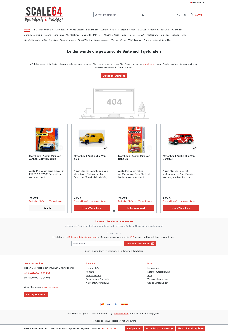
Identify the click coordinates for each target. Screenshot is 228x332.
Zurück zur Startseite (114, 75)
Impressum (153, 268)
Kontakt (90, 271)
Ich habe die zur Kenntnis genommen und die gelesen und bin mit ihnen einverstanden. (115, 237)
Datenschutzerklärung (158, 271)
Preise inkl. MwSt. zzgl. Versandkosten (46, 201)
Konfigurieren (134, 328)
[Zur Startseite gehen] (44, 14)
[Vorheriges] (28, 168)
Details (47, 208)
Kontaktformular (50, 287)
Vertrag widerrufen (36, 294)
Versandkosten (93, 275)
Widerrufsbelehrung (157, 279)
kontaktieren (149, 64)
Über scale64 (92, 268)
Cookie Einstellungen (157, 283)
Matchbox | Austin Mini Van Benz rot (179, 157)
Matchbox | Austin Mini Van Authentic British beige (45, 157)
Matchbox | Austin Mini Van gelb (90, 157)
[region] (114, 168)
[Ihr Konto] (185, 14)
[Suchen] (143, 14)
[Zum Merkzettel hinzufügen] (60, 148)
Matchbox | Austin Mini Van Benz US (134, 157)
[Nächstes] (200, 168)
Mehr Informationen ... (110, 328)
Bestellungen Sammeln (97, 279)
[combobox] (116, 14)
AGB (131, 237)
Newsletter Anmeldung (97, 283)
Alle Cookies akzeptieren (191, 328)
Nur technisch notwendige (159, 328)
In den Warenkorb (91, 208)
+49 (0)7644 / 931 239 (37, 273)
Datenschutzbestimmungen (82, 237)
